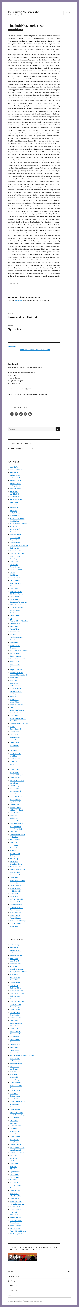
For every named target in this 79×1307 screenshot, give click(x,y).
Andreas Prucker (15, 483)
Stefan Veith (14, 897)
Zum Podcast (13, 1290)
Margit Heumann (16, 778)
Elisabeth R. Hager (16, 591)
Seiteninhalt (12, 1271)
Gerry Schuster (15, 645)
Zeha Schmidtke (15, 924)
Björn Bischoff (15, 529)
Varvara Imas (14, 1223)
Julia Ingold (14, 1077)
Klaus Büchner (15, 721)
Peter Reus (13, 842)
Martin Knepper (15, 794)
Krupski (12, 726)
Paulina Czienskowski (17, 834)
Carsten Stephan (15, 540)
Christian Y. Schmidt (17, 554)
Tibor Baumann (15, 910)
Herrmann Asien (15, 667)
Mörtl (12, 1161)
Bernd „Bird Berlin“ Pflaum (19, 524)
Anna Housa (14, 502)
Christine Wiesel (15, 556)
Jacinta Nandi (14, 680)
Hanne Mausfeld (15, 656)
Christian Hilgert (15, 988)
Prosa (19, 284)
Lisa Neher (13, 751)
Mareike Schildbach (16, 775)
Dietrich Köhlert (15, 1018)
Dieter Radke (14, 1015)
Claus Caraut (14, 562)
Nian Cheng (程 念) (16, 829)
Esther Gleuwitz (15, 605)
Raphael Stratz (15, 856)
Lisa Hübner (14, 1120)
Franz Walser (14, 629)
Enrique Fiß (14, 1029)
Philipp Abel (14, 1183)
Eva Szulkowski (15, 610)
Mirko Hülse (14, 818)
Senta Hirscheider (16, 1201)
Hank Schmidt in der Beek (19, 651)
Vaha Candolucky (16, 1220)
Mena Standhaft (15, 1150)
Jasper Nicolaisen (16, 691)
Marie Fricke (14, 1142)
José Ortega (14, 1069)
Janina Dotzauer (15, 689)
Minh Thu (13, 1156)
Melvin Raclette (15, 802)
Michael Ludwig (15, 807)
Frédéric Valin (14, 640)
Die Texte (11, 1281)
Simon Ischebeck (15, 888)
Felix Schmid (14, 626)
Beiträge (14, 284)
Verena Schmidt (15, 918)
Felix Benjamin (15, 624)
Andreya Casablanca (17, 486)
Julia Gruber (14, 1072)
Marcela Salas (14, 770)
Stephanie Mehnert (16, 902)
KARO (12, 707)
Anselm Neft (14, 508)
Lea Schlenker (14, 732)
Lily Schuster (14, 745)
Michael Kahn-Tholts (17, 1153)
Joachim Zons (14, 1066)
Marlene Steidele (15, 791)
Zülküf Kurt (14, 926)
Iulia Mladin (14, 678)
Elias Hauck (14, 586)
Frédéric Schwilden (16, 637)
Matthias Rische (15, 799)
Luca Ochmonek (15, 1126)
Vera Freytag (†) (15, 915)
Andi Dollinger (15, 945)
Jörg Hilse (13, 697)
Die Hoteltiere (15, 581)
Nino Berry (13, 832)
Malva (12, 764)
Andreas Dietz (15, 475)
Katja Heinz (14, 1099)
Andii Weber (14, 472)
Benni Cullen (14, 521)
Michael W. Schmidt (17, 810)
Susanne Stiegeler (16, 905)
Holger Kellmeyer (16, 670)
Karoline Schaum (16, 1085)
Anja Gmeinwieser (16, 499)
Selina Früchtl (14, 1199)
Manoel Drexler (15, 1134)
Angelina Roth (15, 497)
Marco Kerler (14, 772)
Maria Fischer (14, 783)
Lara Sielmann (15, 1110)
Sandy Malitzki (15, 1191)
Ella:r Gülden (14, 597)
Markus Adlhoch (15, 1145)
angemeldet (19, 300)
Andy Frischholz (15, 489)
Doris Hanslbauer (16, 1023)
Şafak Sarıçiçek (15, 872)
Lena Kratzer (14, 734)
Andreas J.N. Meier (16, 478)
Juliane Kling (14, 702)
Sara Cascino (14, 1193)
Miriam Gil (13, 815)
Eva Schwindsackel (16, 608)
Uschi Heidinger (15, 913)
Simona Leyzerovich (17, 1204)
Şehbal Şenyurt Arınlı (17, 880)
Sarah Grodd (14, 878)
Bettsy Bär (13, 527)
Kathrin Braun (15, 1096)
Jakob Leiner (14, 683)
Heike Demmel (15, 1058)
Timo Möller (14, 1212)
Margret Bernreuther (17, 780)
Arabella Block (15, 513)
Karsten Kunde (15, 1088)
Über (10, 1295)
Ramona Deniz (15, 853)
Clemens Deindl (15, 1004)
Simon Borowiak (15, 886)
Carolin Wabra (15, 537)
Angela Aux (14, 491)
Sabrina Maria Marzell (17, 870)
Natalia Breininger (16, 824)
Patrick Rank (14, 1174)
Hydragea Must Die (16, 672)
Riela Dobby (14, 859)
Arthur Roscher (15, 964)
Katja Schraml (14, 716)
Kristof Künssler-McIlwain (19, 724)
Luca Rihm (13, 756)
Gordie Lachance (15, 1053)
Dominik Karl (14, 1020)
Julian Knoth (14, 699)
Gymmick (13, 648)
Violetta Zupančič (16, 1234)
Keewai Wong (14, 1104)
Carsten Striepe (15, 543)
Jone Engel (13, 694)
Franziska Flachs (15, 632)
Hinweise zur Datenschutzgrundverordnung (35, 349)
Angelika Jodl (14, 494)
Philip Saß (13, 848)
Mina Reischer (15, 813)
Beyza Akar (14, 975)
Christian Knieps (15, 551)
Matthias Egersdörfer (17, 1147)
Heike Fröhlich (15, 664)
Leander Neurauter (16, 1112)
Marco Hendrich (15, 1137)
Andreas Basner (15, 950)
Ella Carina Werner (16, 594)
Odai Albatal (14, 1169)
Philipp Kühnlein (16, 1185)
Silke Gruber (14, 883)
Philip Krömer (15, 845)
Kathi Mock (14, 1093)
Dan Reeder (14, 564)
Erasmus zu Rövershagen (18, 602)
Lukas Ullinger (15, 759)
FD (11, 618)
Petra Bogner (14, 1177)
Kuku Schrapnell (15, 729)
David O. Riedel (15, 1010)
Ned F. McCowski (15, 826)
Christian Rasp (15, 996)
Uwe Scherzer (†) (15, 1218)
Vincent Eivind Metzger (18, 921)
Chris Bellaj (14, 985)
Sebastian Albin (15, 1196)
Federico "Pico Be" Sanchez (19, 621)
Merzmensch (14, 805)
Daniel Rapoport (15, 567)
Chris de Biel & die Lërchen (19, 545)
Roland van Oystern (17, 864)
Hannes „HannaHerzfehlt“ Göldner (22, 1056)
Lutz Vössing (14, 761)
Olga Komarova (15, 1172)
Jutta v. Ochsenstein (16, 705)
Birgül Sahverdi (15, 977)
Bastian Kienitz (15, 516)
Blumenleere (14, 532)
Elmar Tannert (15, 599)
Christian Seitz (15, 999)
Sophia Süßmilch (15, 891)
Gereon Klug (14, 643)
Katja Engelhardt (15, 713)
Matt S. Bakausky (16, 797)
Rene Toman (14, 1188)
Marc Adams (14, 767)
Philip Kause (14, 1180)
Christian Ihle (14, 548)
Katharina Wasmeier (17, 710)
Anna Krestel (14, 961)
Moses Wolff (14, 821)
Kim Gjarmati (14, 1107)
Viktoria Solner (15, 1228)
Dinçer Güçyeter (15, 583)
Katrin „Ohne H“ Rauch (18, 718)
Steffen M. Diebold (16, 899)
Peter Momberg (15, 840)
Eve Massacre (14, 613)
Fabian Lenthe (15, 616)
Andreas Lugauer (15, 481)
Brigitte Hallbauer (16, 535)
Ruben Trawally (15, 867)
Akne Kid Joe (14, 467)
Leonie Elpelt (14, 743)
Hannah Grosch (15, 653)
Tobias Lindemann (16, 1215)
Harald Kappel (15, 662)
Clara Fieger (14, 559)
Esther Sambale (15, 1031)
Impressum (12, 347)
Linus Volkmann (15, 748)
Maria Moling (14, 786)
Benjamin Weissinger (17, 518)
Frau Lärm (13, 635)
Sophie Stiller (14, 894)
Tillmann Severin (16, 1210)
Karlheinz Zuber (15, 1083)
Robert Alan (14, 861)
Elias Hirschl (14, 589)
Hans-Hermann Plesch (17, 659)
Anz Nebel (13, 510)
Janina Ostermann (16, 1064)
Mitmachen (12, 1286)
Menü (67, 13)
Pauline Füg (14, 837)
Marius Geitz (14, 788)
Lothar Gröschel (15, 753)
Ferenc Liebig (14, 1050)
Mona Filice (14, 1158)
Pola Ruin (13, 851)
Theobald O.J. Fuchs (16, 907)
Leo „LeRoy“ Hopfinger (17, 1115)
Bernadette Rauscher (17, 969)
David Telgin (14, 575)
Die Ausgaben (13, 1276)
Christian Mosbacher (17, 991)
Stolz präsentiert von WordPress (33, 1301)
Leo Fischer (14, 740)
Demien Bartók (15, 578)
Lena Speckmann (15, 737)
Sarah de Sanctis (15, 875)
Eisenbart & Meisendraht (23, 12)
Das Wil (12, 572)
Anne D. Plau (14, 505)
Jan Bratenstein (15, 686)
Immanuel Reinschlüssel (18, 675)
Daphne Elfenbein (16, 570)
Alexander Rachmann (17, 470)
